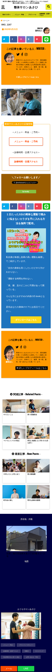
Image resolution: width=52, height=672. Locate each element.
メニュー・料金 (19, 14)
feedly (26, 192)
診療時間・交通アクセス (45, 14)
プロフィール (32, 14)
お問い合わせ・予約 (32, 657)
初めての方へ (7, 14)
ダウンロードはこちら (26, 320)
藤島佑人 (39, 31)
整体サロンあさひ (26, 7)
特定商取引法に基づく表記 (11, 657)
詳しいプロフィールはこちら (28, 77)
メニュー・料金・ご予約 (26, 141)
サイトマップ (39, 651)
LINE (26, 668)
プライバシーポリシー (26, 645)
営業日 (27, 651)
